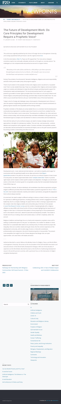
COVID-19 (33, 316)
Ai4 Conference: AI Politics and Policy (12, 382)
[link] (57, 2)
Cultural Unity (34, 318)
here (41, 55)
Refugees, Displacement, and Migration (41, 349)
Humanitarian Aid (35, 341)
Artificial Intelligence (36, 310)
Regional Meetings (35, 352)
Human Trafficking (35, 338)
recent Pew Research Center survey (14, 206)
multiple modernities (38, 177)
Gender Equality (34, 332)
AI (31, 307)
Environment (34, 324)
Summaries (33, 354)
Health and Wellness (36, 335)
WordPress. (55, 400)
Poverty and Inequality (13, 19)
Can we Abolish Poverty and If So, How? (13, 369)
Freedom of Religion (36, 327)
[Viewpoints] (6, 2)
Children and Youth (35, 313)
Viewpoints (36, 39)
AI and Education (7, 379)
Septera (48, 400)
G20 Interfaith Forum (36, 329)
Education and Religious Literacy (39, 321)
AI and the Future (7, 371)
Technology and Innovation (38, 357)
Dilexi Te (19, 59)
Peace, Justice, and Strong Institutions (41, 343)
